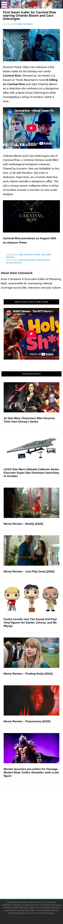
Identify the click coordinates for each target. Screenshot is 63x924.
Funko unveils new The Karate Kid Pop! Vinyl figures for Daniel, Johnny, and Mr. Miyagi (30, 622)
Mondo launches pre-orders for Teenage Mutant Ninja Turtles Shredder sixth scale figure (31, 772)
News (37, 255)
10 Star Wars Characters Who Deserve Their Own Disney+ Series (29, 420)
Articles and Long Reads (37, 818)
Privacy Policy (13, 913)
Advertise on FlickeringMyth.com (37, 878)
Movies (37, 838)
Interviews (37, 823)
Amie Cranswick (26, 255)
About (37, 869)
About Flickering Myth (37, 873)
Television (46, 255)
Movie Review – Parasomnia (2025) (27, 721)
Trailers (10, 257)
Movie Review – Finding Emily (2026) (28, 673)
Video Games (37, 853)
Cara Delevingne (27, 260)
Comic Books (37, 848)
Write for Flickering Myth (37, 883)
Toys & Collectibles (37, 859)
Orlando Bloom (13, 263)
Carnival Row (43, 260)
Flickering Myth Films (37, 864)
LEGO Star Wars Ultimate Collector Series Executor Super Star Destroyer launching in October (31, 473)
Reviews (37, 809)
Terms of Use (50, 910)
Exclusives (37, 829)
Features (37, 814)
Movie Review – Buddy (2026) (23, 523)
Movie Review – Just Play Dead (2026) (29, 571)
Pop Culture (37, 834)
